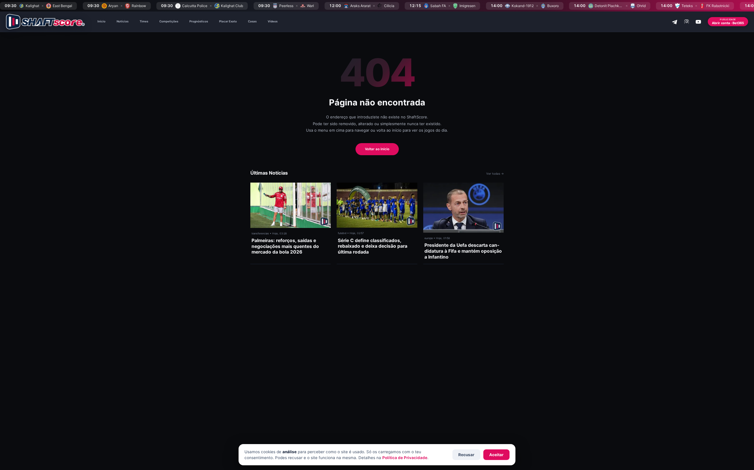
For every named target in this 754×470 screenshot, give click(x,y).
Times (144, 21)
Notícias (122, 21)
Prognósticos (198, 21)
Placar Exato (228, 21)
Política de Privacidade (404, 457)
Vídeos (272, 21)
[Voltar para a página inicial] (45, 21)
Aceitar (496, 454)
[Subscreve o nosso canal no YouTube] (698, 22)
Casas (252, 21)
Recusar (466, 454)
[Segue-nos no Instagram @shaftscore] (686, 22)
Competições (168, 21)
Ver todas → (495, 173)
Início (101, 21)
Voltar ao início (377, 149)
